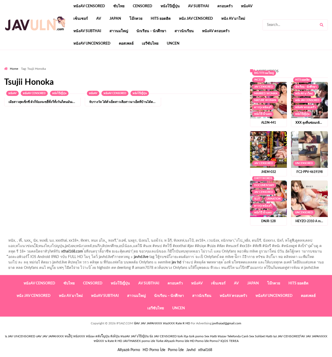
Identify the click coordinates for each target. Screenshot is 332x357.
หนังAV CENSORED (89, 6)
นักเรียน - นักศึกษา (306, 87)
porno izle (22, 65)
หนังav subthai (87, 31)
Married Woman (266, 93)
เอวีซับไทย (150, 43)
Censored (142, 6)
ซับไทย (119, 6)
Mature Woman (265, 100)
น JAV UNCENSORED (20, 336)
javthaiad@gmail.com (226, 323)
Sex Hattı (210, 336)
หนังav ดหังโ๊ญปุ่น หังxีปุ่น (103, 336)
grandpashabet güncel (215, 65)
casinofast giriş (164, 65)
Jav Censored (263, 87)
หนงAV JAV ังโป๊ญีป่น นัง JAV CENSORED (148, 336)
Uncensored (304, 163)
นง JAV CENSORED (286, 336)
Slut (257, 199)
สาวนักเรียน (184, 31)
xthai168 (205, 350)
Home (14, 68)
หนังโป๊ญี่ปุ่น (170, 6)
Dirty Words (263, 178)
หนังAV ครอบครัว (216, 31)
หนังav (247, 6)
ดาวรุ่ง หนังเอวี (263, 107)
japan (115, 18)
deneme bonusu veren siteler (76, 65)
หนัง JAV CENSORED (196, 18)
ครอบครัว (225, 6)
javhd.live (141, 257)
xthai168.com (72, 251)
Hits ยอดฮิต (161, 18)
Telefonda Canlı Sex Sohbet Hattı (249, 336)
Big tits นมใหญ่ (264, 73)
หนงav (222, 336)
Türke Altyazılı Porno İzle (172, 340)
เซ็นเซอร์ (80, 18)
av (98, 18)
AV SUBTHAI (198, 6)
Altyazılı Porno (128, 350)
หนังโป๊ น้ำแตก (263, 114)
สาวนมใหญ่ (118, 31)
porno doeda (41, 65)
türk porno (196, 336)
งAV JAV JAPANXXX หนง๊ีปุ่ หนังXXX (60, 336)
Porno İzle (176, 350)
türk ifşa (182, 336)
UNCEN (173, 43)
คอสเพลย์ (126, 43)
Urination (273, 199)
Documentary (264, 185)
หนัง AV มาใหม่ (233, 18)
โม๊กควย (135, 18)
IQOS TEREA (229, 340)
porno (9, 65)
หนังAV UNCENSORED (91, 43)
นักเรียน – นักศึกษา (151, 31)
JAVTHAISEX (132, 340)
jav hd (176, 262)
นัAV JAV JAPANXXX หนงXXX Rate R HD (162, 323)
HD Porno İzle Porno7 (205, 340)
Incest (258, 80)
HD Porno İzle (154, 350)
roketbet (187, 65)
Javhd (191, 350)
